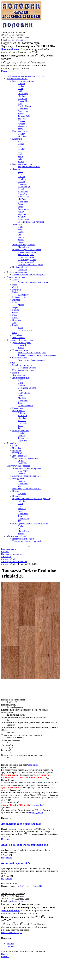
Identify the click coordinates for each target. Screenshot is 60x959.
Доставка (11, 946)
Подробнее (6, 839)
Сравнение (32, 765)
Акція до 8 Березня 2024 (15, 863)
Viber (27, 37)
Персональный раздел (11, 932)
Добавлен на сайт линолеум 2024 (21, 823)
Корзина (5, 71)
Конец (36, 886)
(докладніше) (36, 812)
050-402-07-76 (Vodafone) (13, 32)
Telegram (19, 37)
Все (42, 886)
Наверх (4, 954)
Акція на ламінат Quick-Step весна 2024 (25, 844)
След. (28, 886)
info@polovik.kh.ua (17, 40)
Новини (10, 943)
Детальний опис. (10, 49)
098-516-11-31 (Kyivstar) (12, 35)
